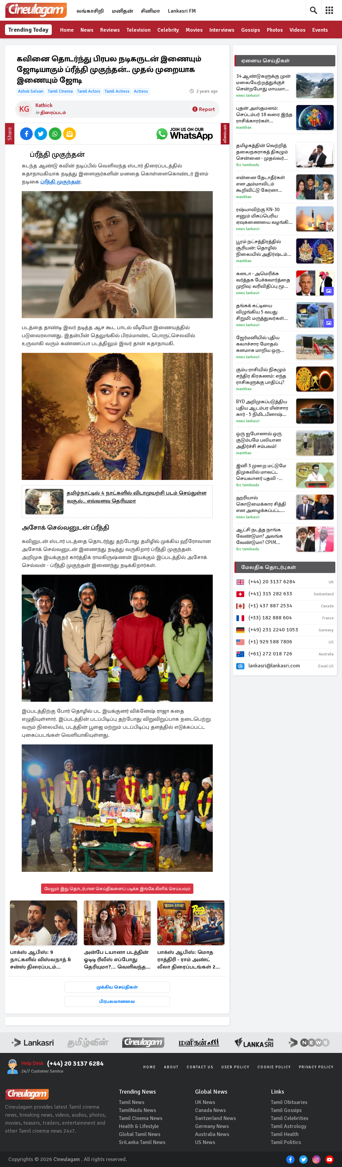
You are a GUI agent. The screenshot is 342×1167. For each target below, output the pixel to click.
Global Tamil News (139, 1134)
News (87, 30)
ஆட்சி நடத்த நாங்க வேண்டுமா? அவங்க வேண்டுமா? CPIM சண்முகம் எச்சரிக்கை (261, 536)
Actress (141, 91)
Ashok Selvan (30, 91)
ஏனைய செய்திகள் (265, 60)
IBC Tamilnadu (247, 164)
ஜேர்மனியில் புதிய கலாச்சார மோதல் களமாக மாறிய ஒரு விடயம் (258, 344)
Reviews (110, 30)
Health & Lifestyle (139, 1126)
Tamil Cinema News (140, 1118)
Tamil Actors (88, 91)
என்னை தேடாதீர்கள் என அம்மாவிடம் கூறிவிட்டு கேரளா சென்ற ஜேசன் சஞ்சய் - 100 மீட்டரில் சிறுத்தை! (263, 183)
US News (205, 1142)
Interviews (221, 30)
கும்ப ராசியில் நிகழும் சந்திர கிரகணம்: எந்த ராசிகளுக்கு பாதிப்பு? (261, 376)
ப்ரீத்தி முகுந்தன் (60, 181)
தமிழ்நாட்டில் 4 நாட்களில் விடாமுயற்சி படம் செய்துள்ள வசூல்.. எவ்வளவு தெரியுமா (136, 497)
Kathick (43, 105)
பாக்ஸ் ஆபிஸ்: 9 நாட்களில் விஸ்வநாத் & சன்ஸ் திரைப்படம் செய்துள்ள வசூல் (40, 960)
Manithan (243, 127)
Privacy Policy (316, 1067)
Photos (275, 30)
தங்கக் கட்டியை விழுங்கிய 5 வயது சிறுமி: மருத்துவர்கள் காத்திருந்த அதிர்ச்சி (260, 312)
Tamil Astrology (288, 1126)
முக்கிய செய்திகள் (117, 987)
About (171, 1067)
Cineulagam (66, 1159)
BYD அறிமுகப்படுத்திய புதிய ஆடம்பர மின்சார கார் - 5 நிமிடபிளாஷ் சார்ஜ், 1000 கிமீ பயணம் (263, 408)
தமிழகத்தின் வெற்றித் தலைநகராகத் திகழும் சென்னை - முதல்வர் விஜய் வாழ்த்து (262, 151)
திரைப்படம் (53, 112)
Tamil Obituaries (289, 1102)
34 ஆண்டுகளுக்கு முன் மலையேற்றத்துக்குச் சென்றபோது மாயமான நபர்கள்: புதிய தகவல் (263, 82)
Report (207, 109)
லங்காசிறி (90, 11)
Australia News (212, 1134)
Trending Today (28, 29)
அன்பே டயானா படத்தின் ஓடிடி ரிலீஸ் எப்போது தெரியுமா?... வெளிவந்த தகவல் (116, 960)
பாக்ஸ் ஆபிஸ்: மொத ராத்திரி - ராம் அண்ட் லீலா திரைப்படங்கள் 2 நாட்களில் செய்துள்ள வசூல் (186, 960)
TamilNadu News (137, 1110)
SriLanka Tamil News (142, 1142)
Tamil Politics (286, 1142)
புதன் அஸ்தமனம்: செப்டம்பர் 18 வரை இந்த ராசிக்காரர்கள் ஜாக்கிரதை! (264, 114)
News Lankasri (248, 95)
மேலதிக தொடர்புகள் (268, 567)
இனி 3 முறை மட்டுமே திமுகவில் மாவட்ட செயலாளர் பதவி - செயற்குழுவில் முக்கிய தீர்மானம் (262, 472)
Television (139, 30)
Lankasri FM (182, 11)
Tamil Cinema (60, 91)
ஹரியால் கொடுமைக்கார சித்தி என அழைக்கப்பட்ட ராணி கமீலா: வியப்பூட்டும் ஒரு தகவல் (263, 504)
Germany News (212, 1126)
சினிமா (150, 11)
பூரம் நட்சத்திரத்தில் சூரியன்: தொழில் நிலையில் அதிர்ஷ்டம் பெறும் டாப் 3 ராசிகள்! (261, 247)
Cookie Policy (274, 1067)
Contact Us (200, 1067)
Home (67, 30)
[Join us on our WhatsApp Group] (184, 133)
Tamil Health (285, 1134)
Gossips (250, 30)
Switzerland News (215, 1118)
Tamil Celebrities (289, 1118)
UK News (205, 1102)
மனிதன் (122, 11)
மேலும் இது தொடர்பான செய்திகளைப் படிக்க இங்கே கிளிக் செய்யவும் (117, 889)
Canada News (210, 1110)
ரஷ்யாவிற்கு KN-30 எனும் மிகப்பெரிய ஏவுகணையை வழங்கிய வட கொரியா (264, 215)
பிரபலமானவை (117, 1001)
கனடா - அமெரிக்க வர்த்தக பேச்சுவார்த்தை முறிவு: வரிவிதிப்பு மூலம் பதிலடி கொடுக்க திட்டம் (264, 279)
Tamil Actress (117, 91)
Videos (298, 30)
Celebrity (168, 30)
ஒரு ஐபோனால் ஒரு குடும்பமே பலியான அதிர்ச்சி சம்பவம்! (259, 440)
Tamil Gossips (286, 1110)
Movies (194, 30)
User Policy (235, 1067)
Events (320, 30)
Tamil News (131, 1102)
